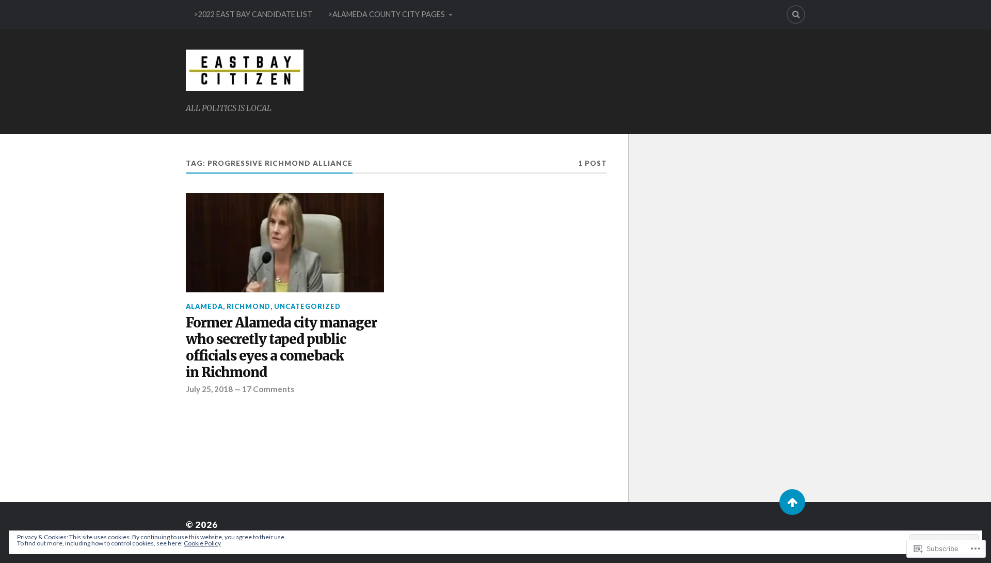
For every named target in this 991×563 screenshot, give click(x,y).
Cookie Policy (202, 543)
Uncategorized (307, 306)
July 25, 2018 (209, 389)
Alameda (204, 306)
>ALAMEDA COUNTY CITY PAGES (386, 14)
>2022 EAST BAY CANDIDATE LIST (253, 14)
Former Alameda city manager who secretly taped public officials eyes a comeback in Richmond (281, 348)
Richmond (248, 306)
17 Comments (268, 389)
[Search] (796, 14)
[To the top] (792, 502)
